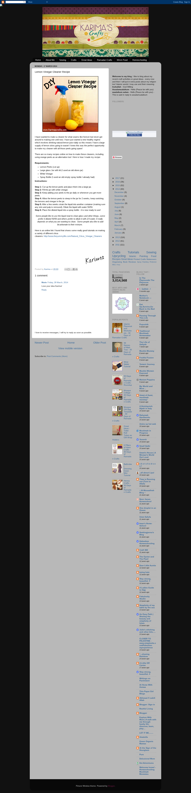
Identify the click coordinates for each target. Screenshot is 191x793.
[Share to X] (71, 269)
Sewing (62, 60)
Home (38, 60)
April (117, 222)
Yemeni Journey (147, 364)
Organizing (117, 262)
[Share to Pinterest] (76, 269)
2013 (117, 237)
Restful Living (146, 709)
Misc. (114, 265)
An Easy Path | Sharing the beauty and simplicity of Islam (146, 618)
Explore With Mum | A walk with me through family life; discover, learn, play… (147, 723)
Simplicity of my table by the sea (147, 606)
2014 (117, 189)
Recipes (116, 259)
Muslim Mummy (146, 351)
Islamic (132, 256)
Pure (141, 754)
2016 (117, 182)
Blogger (143, 713)
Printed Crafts (140, 259)
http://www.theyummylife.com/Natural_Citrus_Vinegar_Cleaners (73, 236)
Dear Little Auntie (147, 565)
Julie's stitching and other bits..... (147, 631)
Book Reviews (129, 262)
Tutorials (133, 252)
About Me (50, 60)
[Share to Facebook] (73, 269)
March (118, 225)
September (120, 203)
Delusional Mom (147, 759)
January (118, 233)
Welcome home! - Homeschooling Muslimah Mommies (147, 770)
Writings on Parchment (144, 679)
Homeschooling (139, 60)
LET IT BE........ (146, 733)
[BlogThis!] (68, 269)
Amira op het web (147, 424)
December (119, 192)
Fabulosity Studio (144, 597)
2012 (117, 241)
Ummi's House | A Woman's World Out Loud (147, 455)
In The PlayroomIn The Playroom (146, 280)
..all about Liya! (146, 473)
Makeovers (151, 259)
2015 (117, 185)
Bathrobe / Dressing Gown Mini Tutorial (128, 470)
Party (118, 264)
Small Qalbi (144, 446)
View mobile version (70, 348)
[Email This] (65, 269)
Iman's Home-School (145, 524)
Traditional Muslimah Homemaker (145, 333)
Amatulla (143, 737)
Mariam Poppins (147, 380)
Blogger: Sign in (147, 705)
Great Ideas (86, 60)
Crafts (73, 60)
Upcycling (119, 256)
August (118, 207)
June (117, 214)
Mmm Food (122, 60)
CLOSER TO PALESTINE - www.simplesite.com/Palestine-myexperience (147, 643)
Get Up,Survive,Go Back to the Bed (147, 306)
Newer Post (42, 342)
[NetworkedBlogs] (134, 132)
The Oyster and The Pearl (146, 558)
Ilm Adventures (146, 763)
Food (153, 256)
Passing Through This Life (147, 317)
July (117, 211)
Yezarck (143, 439)
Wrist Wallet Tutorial (127, 364)
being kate (144, 572)
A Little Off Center (144, 664)
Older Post (99, 342)
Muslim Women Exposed (146, 372)
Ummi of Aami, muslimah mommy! (146, 397)
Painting (144, 256)
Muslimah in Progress (145, 432)
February (119, 229)
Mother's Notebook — (145, 297)
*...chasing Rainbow (144, 655)
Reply (44, 290)
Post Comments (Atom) (57, 356)
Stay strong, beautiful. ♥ (145, 580)
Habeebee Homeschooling (147, 542)
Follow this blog (134, 135)
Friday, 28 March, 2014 (58, 282)
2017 (117, 178)
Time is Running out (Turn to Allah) (147, 481)
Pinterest (153, 262)
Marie (44, 282)
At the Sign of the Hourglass (147, 749)
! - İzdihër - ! (145, 289)
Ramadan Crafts (104, 60)
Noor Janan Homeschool (145, 500)
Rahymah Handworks (144, 416)
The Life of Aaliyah (144, 343)
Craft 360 (143, 550)
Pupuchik (143, 324)
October (118, 200)
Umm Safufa (145, 517)
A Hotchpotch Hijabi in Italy (146, 407)
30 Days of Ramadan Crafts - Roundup (128, 380)
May (117, 218)
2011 (117, 245)
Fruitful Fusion (146, 358)
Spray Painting (143, 262)
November (119, 196)
